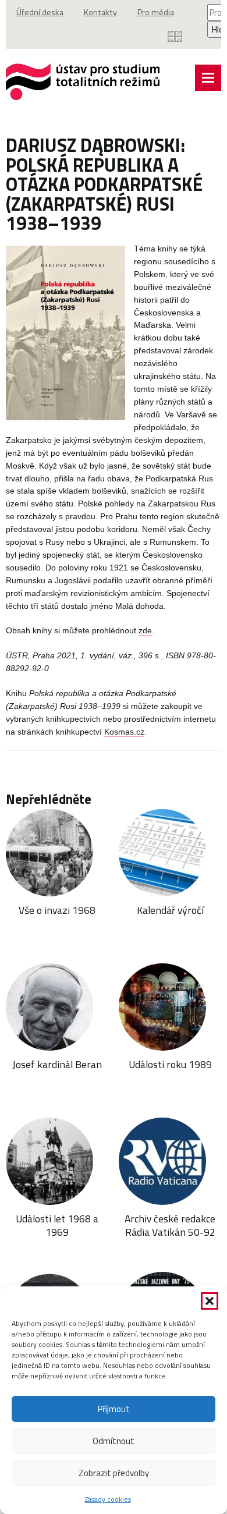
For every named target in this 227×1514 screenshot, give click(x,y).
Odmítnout (113, 1441)
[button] (209, 1301)
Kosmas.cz (124, 732)
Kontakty (100, 12)
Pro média (155, 12)
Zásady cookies (108, 1499)
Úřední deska (39, 12)
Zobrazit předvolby (114, 1473)
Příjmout (114, 1409)
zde (145, 630)
